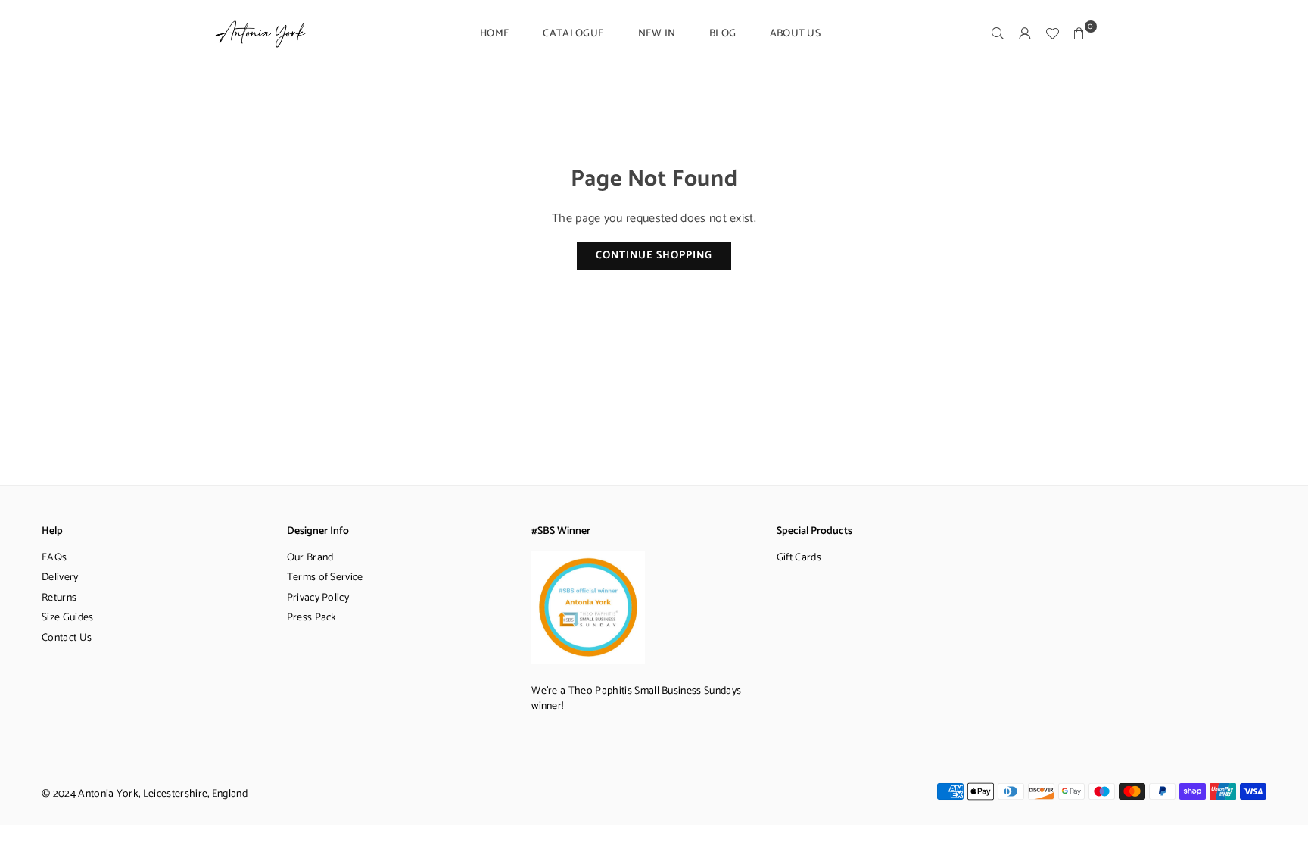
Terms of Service (325, 577)
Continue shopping (654, 255)
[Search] (997, 34)
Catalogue (573, 33)
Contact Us (67, 638)
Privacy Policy (318, 598)
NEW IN (657, 33)
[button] (1079, 34)
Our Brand (310, 558)
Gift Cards (799, 558)
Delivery (60, 577)
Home (494, 33)
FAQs (54, 558)
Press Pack (312, 617)
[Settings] (1025, 34)
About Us (795, 33)
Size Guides (68, 617)
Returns (59, 598)
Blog (722, 33)
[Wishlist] (1052, 34)
